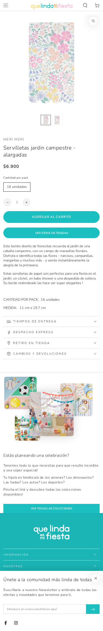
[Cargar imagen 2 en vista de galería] (57, 120)
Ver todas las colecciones (51, 508)
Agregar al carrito (51, 217)
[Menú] (6, 5)
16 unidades (17, 187)
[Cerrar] (96, 578)
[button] (85, 5)
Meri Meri (13, 139)
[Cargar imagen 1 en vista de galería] (46, 120)
